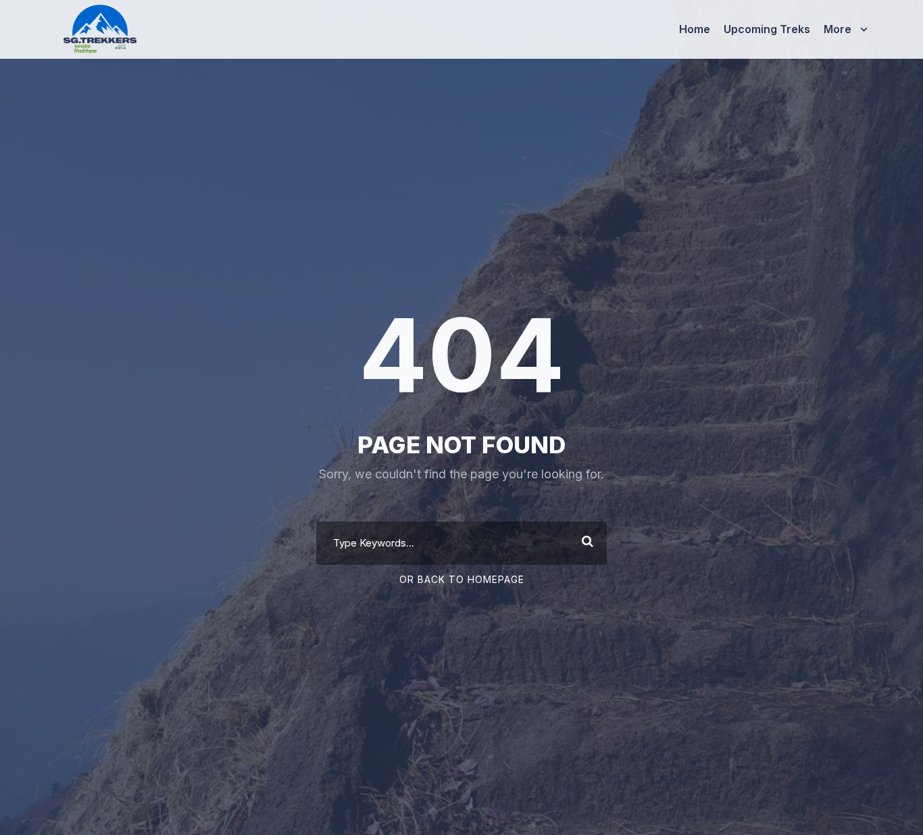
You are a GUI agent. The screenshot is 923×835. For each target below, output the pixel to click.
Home (694, 29)
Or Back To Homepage (461, 579)
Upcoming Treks (767, 29)
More (837, 29)
